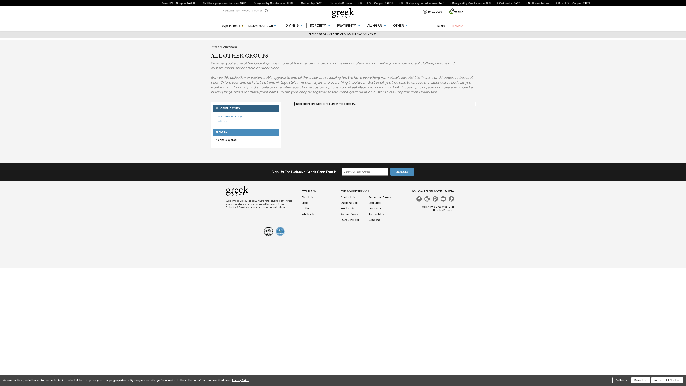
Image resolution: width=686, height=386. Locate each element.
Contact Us (348, 197)
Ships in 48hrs (231, 26)
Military (222, 121)
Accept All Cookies (667, 380)
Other (398, 25)
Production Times (380, 197)
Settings (621, 380)
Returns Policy (349, 214)
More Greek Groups (230, 116)
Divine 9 (292, 25)
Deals (441, 26)
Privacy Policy (240, 380)
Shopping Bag (349, 203)
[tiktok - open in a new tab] (451, 199)
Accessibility (376, 214)
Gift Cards (375, 208)
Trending (456, 26)
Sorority (318, 25)
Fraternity (346, 25)
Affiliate (306, 208)
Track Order (348, 208)
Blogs (305, 203)
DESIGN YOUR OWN (260, 26)
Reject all (640, 380)
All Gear (374, 25)
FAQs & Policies (350, 220)
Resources (375, 203)
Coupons (374, 220)
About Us (307, 197)
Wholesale (308, 214)
